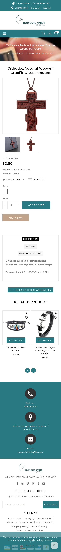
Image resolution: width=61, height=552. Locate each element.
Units (5, 198)
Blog (41, 530)
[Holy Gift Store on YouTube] (43, 483)
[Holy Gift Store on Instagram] (33, 483)
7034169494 (21, 8)
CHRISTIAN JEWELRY (40, 53)
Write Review (11, 158)
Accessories (44, 518)
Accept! (31, 545)
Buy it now (15, 218)
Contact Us (26, 522)
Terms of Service (26, 530)
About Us (12, 522)
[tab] (30, 239)
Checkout (35, 8)
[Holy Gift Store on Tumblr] (38, 483)
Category (30, 518)
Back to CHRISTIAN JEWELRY (33, 290)
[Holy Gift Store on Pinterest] (27, 483)
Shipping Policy (20, 526)
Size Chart (39, 179)
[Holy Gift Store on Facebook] (17, 483)
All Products (15, 53)
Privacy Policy (44, 522)
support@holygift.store (31, 452)
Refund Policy (39, 526)
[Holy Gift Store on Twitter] (22, 483)
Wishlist (47, 8)
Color (5, 186)
